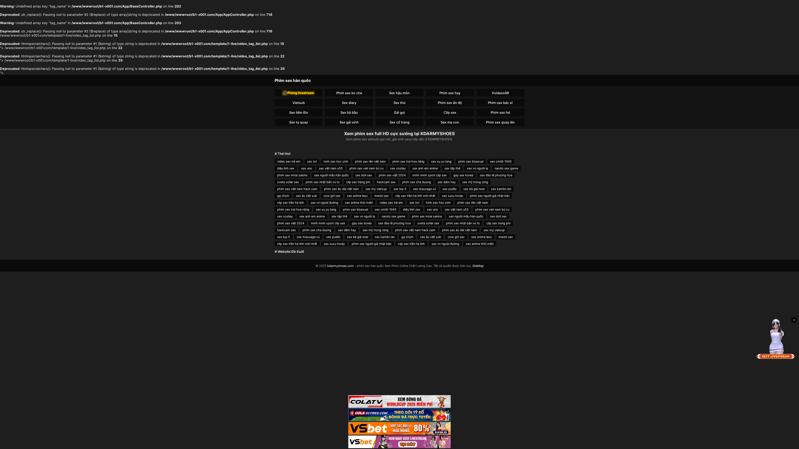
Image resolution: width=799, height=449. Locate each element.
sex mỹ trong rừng (475, 182)
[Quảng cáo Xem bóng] (399, 401)
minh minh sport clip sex (429, 175)
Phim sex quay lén (500, 122)
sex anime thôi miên (359, 202)
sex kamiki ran (501, 189)
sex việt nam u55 (331, 168)
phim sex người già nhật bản (490, 195)
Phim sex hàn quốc (293, 80)
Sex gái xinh (349, 122)
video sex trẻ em (288, 161)
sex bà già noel (473, 189)
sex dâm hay (447, 182)
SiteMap (478, 266)
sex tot (312, 161)
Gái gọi (399, 112)
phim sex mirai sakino (292, 175)
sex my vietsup (376, 189)
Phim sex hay (449, 93)
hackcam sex (386, 182)
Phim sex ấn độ (450, 103)
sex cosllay (398, 168)
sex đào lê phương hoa (496, 175)
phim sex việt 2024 (392, 175)
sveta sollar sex (288, 182)
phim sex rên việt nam (370, 161)
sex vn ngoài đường (324, 202)
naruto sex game (506, 168)
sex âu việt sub (306, 195)
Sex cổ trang (399, 122)
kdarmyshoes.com (340, 266)
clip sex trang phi (358, 182)
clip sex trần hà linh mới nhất (415, 195)
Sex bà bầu (349, 112)
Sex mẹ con (450, 122)
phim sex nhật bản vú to (323, 182)
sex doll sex (363, 175)
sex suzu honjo (452, 195)
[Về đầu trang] (790, 444)
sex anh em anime (425, 168)
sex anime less (357, 195)
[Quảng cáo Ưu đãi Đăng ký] (399, 415)
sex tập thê (452, 168)
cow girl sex (332, 195)
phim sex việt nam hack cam (297, 189)
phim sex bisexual (470, 161)
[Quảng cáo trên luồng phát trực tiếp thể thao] (399, 441)
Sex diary (349, 103)
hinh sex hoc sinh (336, 161)
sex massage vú (424, 189)
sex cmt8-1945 (501, 161)
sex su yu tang (441, 161)
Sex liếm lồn (298, 112)
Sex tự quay (298, 122)
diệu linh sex (285, 168)
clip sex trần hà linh (290, 202)
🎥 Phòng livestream (298, 93)
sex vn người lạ (477, 168)
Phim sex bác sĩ (500, 103)
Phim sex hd (500, 112)
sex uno (306, 168)
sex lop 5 (399, 189)
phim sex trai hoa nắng (408, 161)
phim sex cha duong (416, 182)
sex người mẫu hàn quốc (331, 175)
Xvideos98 (500, 93)
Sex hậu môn (399, 93)
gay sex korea (463, 175)
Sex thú (399, 103)
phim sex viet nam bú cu (366, 168)
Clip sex (450, 112)
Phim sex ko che (349, 93)
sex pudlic (450, 189)
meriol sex (381, 195)
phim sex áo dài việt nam (341, 189)
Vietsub (299, 103)
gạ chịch (283, 195)
